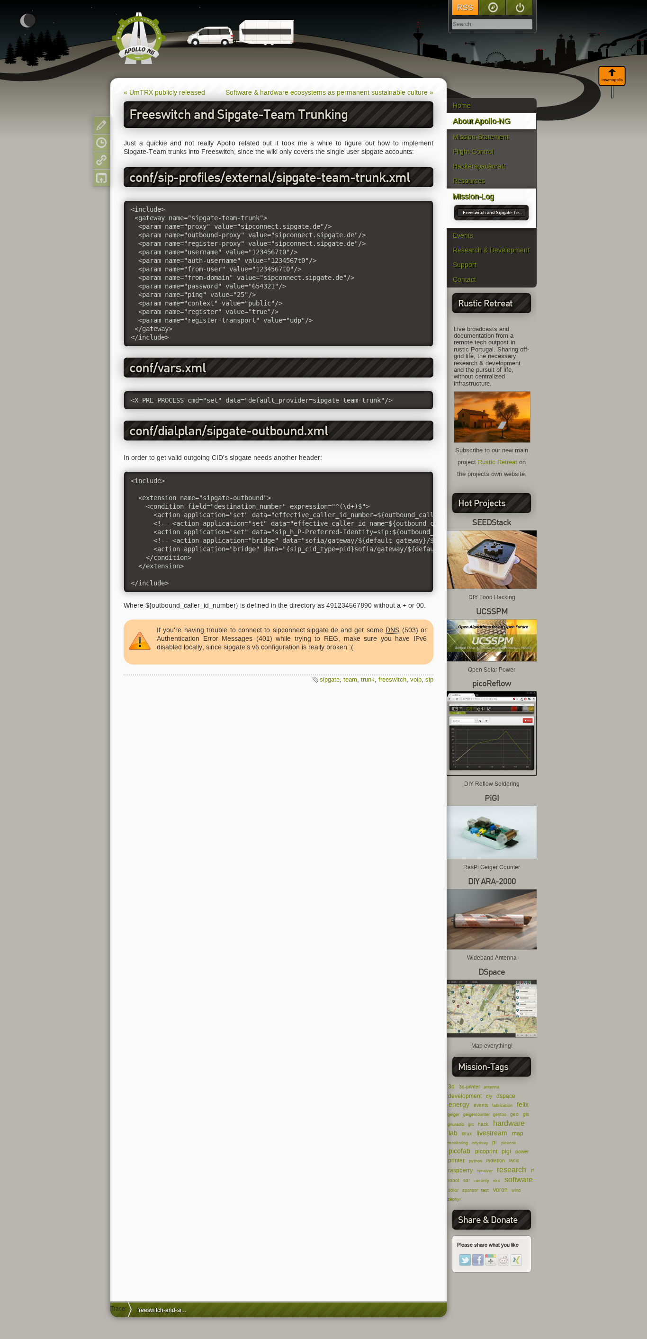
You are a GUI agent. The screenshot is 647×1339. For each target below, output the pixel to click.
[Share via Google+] (490, 1260)
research (511, 1169)
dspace (505, 1095)
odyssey (480, 1143)
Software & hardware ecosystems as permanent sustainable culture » (329, 93)
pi (494, 1142)
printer (456, 1160)
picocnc (508, 1143)
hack (483, 1124)
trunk (368, 679)
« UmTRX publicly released (164, 93)
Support (464, 265)
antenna (491, 1087)
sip (429, 679)
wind (516, 1190)
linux (467, 1134)
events (481, 1105)
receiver (485, 1171)
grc (471, 1124)
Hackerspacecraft (479, 166)
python (475, 1161)
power (522, 1152)
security (481, 1181)
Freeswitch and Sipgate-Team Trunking (493, 213)
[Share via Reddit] (503, 1260)
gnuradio (456, 1124)
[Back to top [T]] (101, 178)
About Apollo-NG (481, 121)
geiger (453, 1114)
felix (523, 1105)
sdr (466, 1180)
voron (500, 1189)
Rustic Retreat (497, 462)
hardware (509, 1123)
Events (463, 236)
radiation (495, 1161)
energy (459, 1105)
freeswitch (392, 679)
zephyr (454, 1199)
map (517, 1133)
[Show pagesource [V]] (101, 125)
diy (489, 1096)
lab (453, 1133)
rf (532, 1170)
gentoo (499, 1114)
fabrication (502, 1105)
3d (451, 1086)
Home (462, 106)
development (465, 1095)
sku (496, 1181)
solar (453, 1190)
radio (514, 1161)
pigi (506, 1151)
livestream (491, 1133)
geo (514, 1114)
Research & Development (491, 250)
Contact (464, 280)
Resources (469, 181)
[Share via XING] (516, 1260)
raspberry (460, 1170)
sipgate (330, 679)
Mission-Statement (481, 137)
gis (526, 1114)
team (350, 679)
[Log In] (519, 7)
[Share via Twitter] (465, 1260)
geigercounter (476, 1114)
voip (416, 679)
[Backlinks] (101, 160)
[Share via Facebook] (478, 1260)
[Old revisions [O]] (101, 143)
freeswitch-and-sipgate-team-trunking (165, 1309)
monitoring (458, 1143)
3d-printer (469, 1087)
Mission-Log (473, 196)
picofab (459, 1151)
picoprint (486, 1151)
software (518, 1179)
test (485, 1190)
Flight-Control (473, 152)
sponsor (470, 1190)
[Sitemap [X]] (492, 7)
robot (453, 1180)
